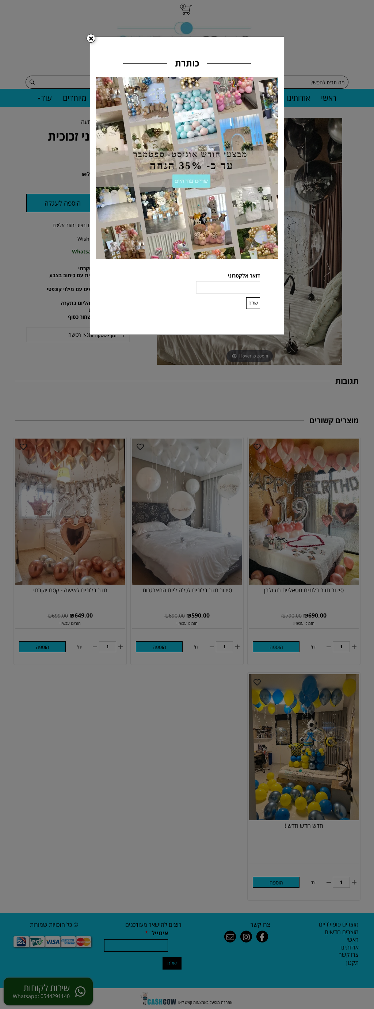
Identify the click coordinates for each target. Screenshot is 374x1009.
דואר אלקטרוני (244, 275)
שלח (253, 302)
